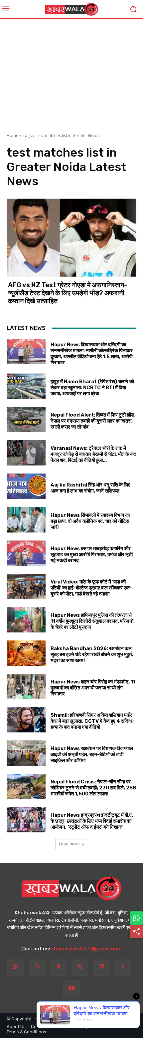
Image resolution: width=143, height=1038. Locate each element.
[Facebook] (58, 967)
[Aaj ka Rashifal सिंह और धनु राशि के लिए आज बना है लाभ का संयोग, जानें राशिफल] (26, 486)
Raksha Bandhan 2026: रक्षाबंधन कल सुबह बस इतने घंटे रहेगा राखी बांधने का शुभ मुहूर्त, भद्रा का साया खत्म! (92, 654)
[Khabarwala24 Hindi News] (71, 9)
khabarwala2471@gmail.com (86, 949)
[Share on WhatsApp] (136, 918)
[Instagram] (101, 967)
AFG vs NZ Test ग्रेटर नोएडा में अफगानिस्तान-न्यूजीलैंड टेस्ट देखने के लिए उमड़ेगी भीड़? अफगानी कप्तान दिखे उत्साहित (67, 293)
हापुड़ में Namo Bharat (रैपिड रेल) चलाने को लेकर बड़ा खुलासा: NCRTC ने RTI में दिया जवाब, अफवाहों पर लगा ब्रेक (92, 388)
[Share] (136, 931)
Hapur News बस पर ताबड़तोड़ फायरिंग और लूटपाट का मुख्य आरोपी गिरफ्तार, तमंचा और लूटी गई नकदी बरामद (92, 554)
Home (12, 135)
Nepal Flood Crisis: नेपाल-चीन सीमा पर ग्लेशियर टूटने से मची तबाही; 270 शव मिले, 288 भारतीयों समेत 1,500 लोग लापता (93, 788)
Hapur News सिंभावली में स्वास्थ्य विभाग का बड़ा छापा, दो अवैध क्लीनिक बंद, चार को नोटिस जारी (90, 521)
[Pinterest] (122, 967)
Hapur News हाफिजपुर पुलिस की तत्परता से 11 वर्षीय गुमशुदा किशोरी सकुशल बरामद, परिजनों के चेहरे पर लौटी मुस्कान (92, 621)
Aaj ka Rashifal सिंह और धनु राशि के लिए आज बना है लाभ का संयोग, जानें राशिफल (90, 488)
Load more (69, 844)
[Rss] (15, 967)
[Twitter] (80, 967)
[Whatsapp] (37, 967)
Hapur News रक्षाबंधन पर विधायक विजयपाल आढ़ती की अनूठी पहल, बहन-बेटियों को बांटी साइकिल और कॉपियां (92, 754)
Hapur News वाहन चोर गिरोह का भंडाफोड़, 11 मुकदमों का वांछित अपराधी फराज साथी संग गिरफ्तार (93, 688)
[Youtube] (71, 988)
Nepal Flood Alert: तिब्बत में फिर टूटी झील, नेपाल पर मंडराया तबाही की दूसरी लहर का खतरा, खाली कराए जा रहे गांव (93, 421)
